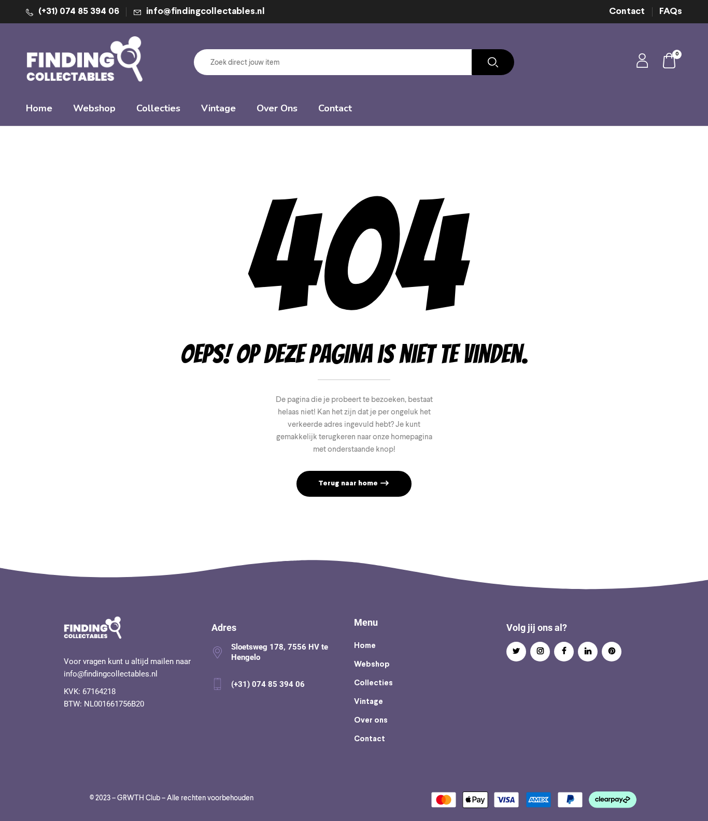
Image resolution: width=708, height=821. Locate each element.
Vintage (368, 701)
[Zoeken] (493, 62)
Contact (627, 11)
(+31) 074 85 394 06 (78, 11)
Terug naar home (348, 483)
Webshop (372, 664)
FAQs (670, 11)
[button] (669, 62)
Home (365, 646)
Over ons (371, 720)
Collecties (373, 683)
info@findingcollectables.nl (205, 11)
